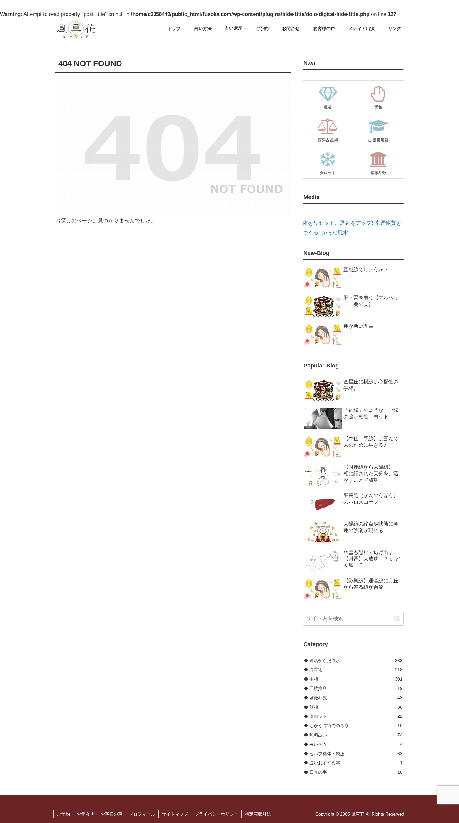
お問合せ (85, 813)
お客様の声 (111, 813)
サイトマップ (175, 813)
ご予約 (63, 813)
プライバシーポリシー (216, 813)
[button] (397, 618)
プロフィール (142, 813)
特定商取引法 (258, 813)
